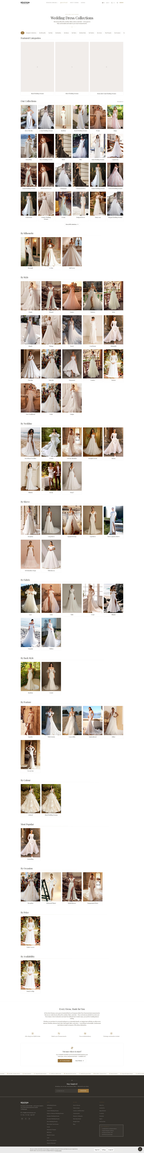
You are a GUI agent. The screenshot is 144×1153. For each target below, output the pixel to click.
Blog (74, 1124)
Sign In (121, 2)
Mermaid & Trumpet (51, 1129)
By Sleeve (66, 33)
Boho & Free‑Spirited (51, 1140)
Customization (76, 1113)
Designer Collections (31, 33)
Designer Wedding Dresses (53, 1116)
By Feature (91, 33)
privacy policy (58, 1150)
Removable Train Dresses (52, 1124)
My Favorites (102, 1121)
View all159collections (71, 224)
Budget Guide (76, 1121)
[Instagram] (22, 1118)
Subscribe (83, 1090)
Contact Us (101, 1108)
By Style (50, 33)
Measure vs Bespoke (77, 1116)
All (22, 33)
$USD (107, 2)
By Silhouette (42, 33)
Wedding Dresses (51, 2)
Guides (83, 2)
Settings (104, 1149)
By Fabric (74, 33)
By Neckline (58, 33)
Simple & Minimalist (51, 1143)
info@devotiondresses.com (29, 1112)
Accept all (110, 1149)
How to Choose (76, 1105)
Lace (48, 1137)
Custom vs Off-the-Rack (78, 1110)
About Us (101, 1105)
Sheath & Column (51, 1135)
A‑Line (48, 1126)
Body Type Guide (77, 1118)
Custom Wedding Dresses (53, 1110)
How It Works (74, 2)
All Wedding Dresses (51, 1105)
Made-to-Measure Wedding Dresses (55, 1113)
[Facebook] (25, 1118)
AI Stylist (65, 2)
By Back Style (82, 33)
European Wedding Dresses (53, 1118)
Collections (49, 1108)
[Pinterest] (29, 1118)
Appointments (102, 1110)
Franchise (101, 1116)
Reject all (97, 1149)
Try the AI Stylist (66, 1060)
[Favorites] (117, 2)
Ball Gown (49, 1132)
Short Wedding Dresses (52, 1121)
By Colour (99, 33)
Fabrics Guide (76, 1108)
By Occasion (117, 33)
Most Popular (108, 33)
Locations (101, 1113)
